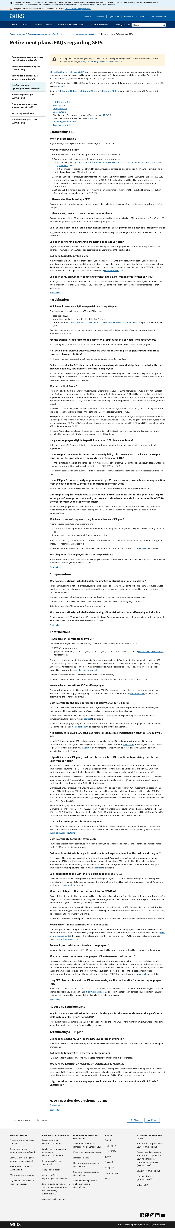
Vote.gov (141, 1185)
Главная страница (17, 34)
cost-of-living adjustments (151, 651)
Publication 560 (67, 91)
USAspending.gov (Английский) (145, 1178)
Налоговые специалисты (134, 16)
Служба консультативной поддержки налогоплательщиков (53, 1152)
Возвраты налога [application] (43, 24)
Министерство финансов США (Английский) (149, 1145)
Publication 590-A (87, 91)
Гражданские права (50, 1169)
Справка (87, 16)
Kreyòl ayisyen (111, 1173)
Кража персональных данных (87, 1152)
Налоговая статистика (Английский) (21, 1168)
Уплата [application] (26, 24)
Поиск (163, 25)
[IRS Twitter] (147, 1215)
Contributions (59, 111)
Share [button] (137, 1120)
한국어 (108, 1156)
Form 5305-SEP (113, 270)
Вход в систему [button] (156, 16)
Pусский (109, 1162)
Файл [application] (14, 24)
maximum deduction (68, 939)
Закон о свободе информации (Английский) (54, 1177)
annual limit (128, 744)
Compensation (60, 108)
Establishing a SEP (61, 102)
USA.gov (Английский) (147, 1170)
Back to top (55, 292)
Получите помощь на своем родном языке (101, 61)
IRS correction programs (95, 991)
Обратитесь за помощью (22, 1175)
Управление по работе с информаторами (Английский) (85, 1184)
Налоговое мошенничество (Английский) (86, 1165)
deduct (88, 747)
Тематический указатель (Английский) (24, 121)
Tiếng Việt (110, 1167)
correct (99, 434)
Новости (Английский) (23, 113)
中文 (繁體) (110, 1151)
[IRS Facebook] (142, 1215)
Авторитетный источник (53, 1199)
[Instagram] (152, 1215)
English (108, 1178)
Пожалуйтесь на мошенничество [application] (131, 24)
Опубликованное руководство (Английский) (79, 34)
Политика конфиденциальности (134, 1224)
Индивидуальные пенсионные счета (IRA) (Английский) (27, 58)
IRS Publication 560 (79, 726)
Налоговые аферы (82, 1157)
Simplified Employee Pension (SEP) (67, 71)
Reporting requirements (64, 121)
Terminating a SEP (61, 125)
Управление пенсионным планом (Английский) (24, 106)
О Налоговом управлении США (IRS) (22, 1142)
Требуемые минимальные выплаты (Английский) (25, 77)
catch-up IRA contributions (62, 832)
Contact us (55, 1105)
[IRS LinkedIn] (157, 1215)
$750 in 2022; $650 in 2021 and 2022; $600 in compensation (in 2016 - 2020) (103, 322)
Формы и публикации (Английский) (22, 96)
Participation (59, 105)
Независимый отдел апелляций (51, 1163)
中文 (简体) (110, 1145)
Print (154, 1120)
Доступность (158, 1224)
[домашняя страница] (17, 15)
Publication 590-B (108, 91)
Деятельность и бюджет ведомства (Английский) (22, 1159)
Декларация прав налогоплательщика (51, 1142)
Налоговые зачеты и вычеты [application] (71, 24)
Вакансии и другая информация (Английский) (22, 1151)
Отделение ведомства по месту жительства (22, 1182)
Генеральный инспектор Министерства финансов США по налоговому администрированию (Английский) (149, 1159)
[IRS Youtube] (163, 1215)
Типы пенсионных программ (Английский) (26, 68)
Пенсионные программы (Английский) (43, 34)
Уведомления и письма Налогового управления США (87, 1145)
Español (109, 1140)
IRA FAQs (61, 86)
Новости (100, 16)
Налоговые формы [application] (100, 24)
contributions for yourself (85, 670)
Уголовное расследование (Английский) (86, 1173)
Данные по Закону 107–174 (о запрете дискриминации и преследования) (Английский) (55, 1188)
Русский (112, 16)
